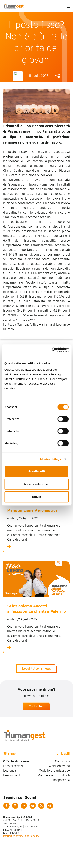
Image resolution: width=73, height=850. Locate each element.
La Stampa (20, 324)
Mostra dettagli (50, 459)
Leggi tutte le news (36, 668)
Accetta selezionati (36, 484)
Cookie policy (32, 835)
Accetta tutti (36, 471)
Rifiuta (36, 496)
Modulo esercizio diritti (54, 775)
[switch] (63, 419)
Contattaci (37, 706)
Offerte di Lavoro (16, 761)
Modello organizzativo (54, 770)
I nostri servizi (13, 766)
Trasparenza (61, 780)
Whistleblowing (59, 766)
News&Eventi (12, 775)
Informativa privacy (13, 835)
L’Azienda (9, 770)
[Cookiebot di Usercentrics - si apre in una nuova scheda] (52, 349)
